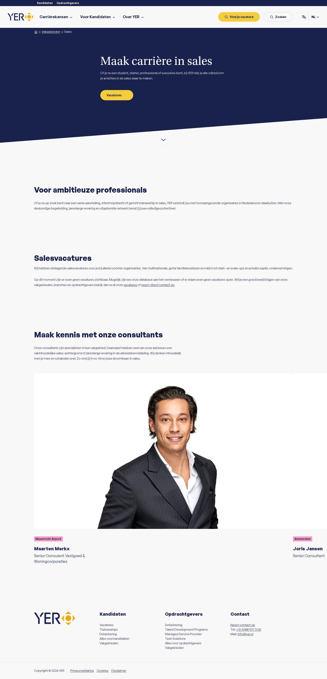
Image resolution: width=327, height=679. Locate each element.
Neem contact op (242, 625)
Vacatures (114, 95)
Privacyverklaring (82, 671)
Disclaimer (118, 671)
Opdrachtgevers (68, 3)
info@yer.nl (245, 634)
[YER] (20, 17)
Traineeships (109, 629)
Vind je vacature (242, 17)
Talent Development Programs (186, 629)
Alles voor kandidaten (114, 639)
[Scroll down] (163, 139)
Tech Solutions (175, 639)
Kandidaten (45, 3)
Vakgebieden (109, 643)
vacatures (130, 285)
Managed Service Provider (183, 634)
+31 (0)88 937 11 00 (248, 629)
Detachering (108, 634)
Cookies (102, 671)
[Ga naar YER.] (36, 32)
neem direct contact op (157, 285)
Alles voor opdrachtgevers (183, 643)
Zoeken (280, 17)
